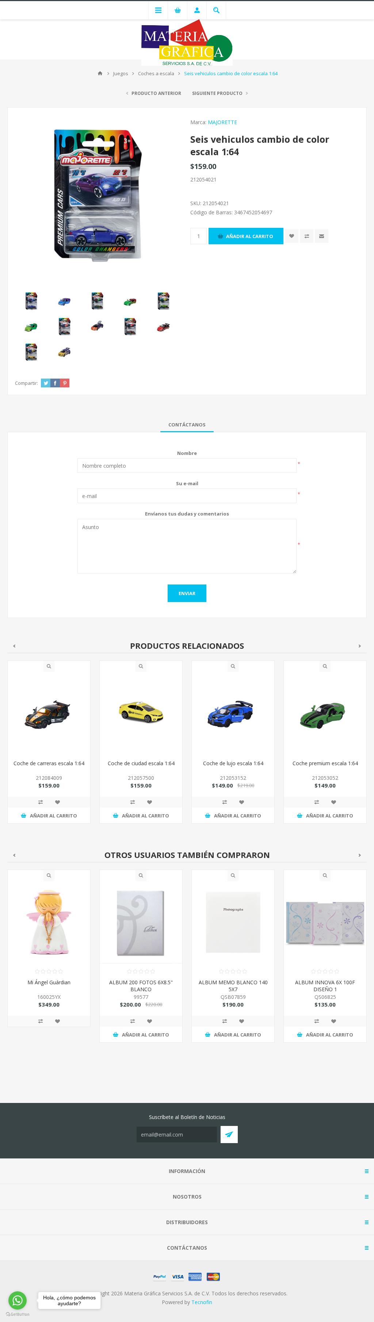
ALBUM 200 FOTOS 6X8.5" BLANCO (49, 986)
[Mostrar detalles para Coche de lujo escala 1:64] (233, 713)
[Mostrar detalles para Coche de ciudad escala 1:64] (141, 713)
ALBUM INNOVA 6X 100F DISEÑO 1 (233, 986)
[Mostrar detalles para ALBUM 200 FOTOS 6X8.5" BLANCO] (49, 922)
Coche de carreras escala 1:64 (49, 763)
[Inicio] (100, 73)
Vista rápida (48, 666)
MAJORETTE (222, 122)
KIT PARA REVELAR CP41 (325, 982)
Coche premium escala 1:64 (325, 763)
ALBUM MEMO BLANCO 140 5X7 (141, 986)
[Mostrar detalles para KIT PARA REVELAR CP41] (325, 922)
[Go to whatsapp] (17, 1300)
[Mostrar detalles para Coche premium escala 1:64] (325, 713)
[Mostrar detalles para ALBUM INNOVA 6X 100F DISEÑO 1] (233, 922)
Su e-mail (187, 483)
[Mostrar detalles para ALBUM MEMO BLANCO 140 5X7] (141, 922)
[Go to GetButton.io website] (17, 1314)
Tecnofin (201, 1302)
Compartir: (26, 383)
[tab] (187, 424)
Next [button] (360, 646)
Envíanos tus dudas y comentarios (187, 513)
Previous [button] (14, 646)
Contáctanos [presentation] (187, 424)
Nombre (187, 453)
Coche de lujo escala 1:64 (233, 763)
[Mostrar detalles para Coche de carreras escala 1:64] (49, 713)
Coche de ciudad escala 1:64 (141, 763)
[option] (49, 747)
